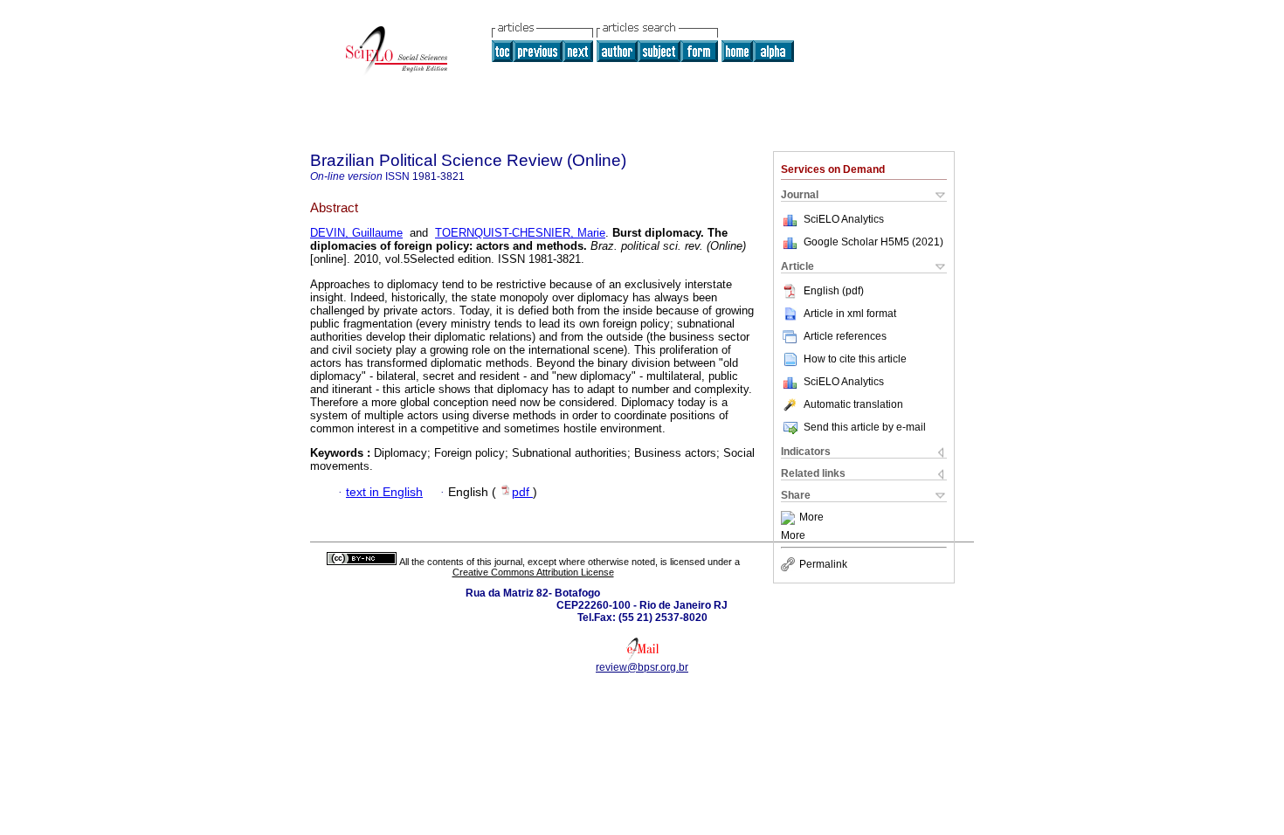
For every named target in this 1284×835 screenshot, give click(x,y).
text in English (384, 492)
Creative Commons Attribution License (533, 572)
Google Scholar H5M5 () (873, 242)
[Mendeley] (790, 518)
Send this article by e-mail (865, 427)
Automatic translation (853, 404)
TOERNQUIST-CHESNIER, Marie (520, 232)
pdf (522, 492)
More (811, 518)
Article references (845, 336)
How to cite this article (855, 359)
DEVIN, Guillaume (356, 232)
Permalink (823, 564)
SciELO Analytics (844, 219)
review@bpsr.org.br (642, 667)
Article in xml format (850, 313)
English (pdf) (834, 291)
